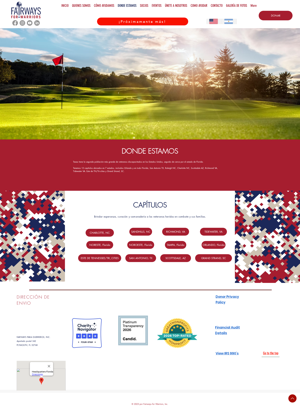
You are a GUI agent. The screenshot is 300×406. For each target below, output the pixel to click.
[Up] (292, 398)
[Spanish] (229, 21)
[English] (214, 21)
